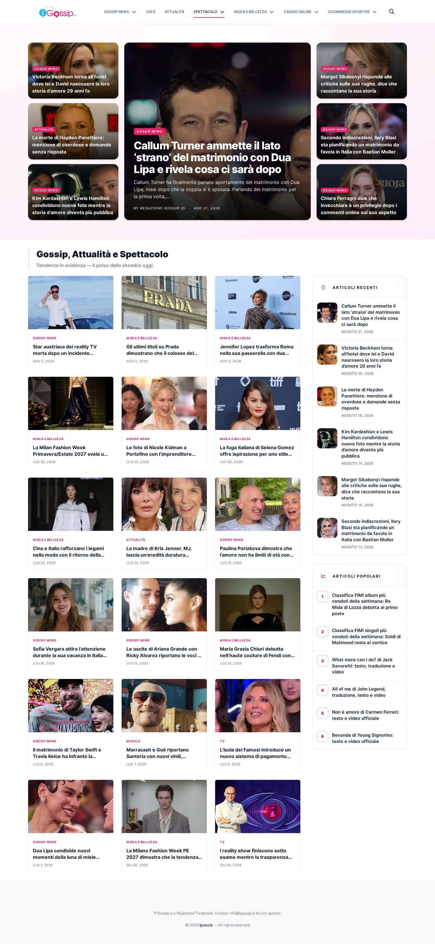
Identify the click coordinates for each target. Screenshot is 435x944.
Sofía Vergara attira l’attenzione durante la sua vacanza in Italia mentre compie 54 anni (69, 655)
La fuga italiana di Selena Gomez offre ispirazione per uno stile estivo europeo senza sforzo (257, 453)
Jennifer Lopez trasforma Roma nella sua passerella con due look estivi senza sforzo (257, 353)
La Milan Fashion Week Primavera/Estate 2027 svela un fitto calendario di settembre (70, 453)
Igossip (206, 925)
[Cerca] (392, 12)
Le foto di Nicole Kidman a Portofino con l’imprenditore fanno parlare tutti (159, 453)
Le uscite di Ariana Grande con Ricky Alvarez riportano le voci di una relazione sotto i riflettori (164, 655)
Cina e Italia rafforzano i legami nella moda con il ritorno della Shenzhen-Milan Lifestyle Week (70, 554)
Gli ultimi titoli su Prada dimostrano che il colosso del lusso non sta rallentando (160, 353)
